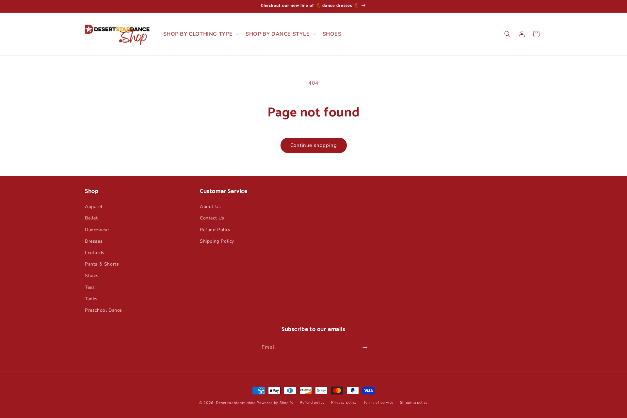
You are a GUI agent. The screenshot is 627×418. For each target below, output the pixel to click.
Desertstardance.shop (235, 402)
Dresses (94, 241)
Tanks (91, 299)
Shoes (92, 275)
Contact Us (212, 218)
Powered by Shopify (275, 402)
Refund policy (312, 402)
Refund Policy (215, 230)
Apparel (93, 206)
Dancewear (97, 230)
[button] (200, 34)
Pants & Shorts (102, 264)
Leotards (94, 253)
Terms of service (378, 402)
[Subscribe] (365, 347)
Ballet (91, 218)
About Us (210, 206)
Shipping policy (414, 402)
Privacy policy (344, 402)
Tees (90, 287)
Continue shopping (313, 145)
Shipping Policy (217, 241)
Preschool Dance (103, 310)
